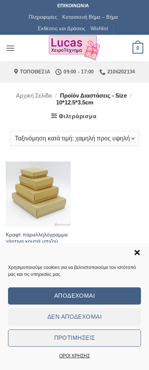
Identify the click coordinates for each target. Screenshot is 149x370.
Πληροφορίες (43, 17)
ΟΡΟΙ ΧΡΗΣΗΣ (74, 356)
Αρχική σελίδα (34, 95)
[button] (137, 252)
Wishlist (99, 28)
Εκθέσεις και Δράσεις (61, 28)
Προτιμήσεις (74, 337)
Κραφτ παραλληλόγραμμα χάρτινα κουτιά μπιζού (37, 238)
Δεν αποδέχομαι (74, 316)
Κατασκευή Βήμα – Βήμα (90, 17)
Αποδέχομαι (74, 295)
